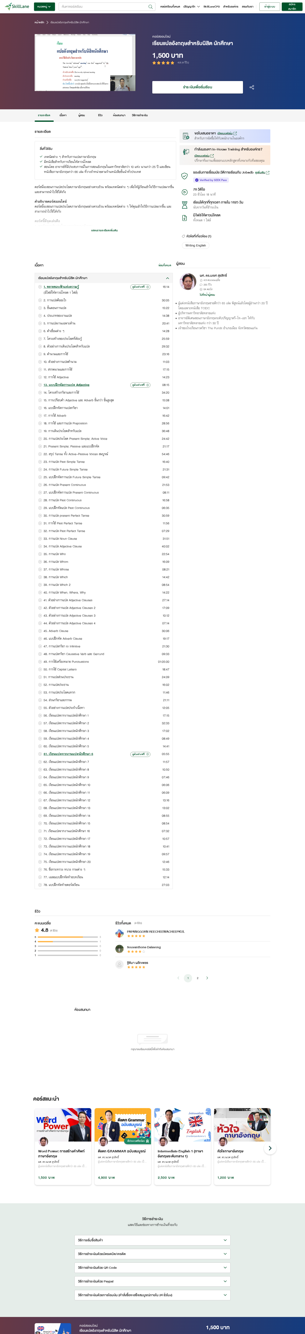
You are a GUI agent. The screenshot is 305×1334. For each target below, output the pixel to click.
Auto (110, 87)
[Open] (150, 7)
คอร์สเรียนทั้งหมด (170, 6)
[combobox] (107, 6)
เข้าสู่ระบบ (269, 6)
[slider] (79, 87)
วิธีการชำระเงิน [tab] (140, 115)
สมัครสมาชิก (292, 6)
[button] (195, 245)
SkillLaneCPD (212, 6)
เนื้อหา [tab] (63, 115)
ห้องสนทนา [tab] (119, 115)
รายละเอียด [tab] (44, 115)
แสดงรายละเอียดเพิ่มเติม (104, 230)
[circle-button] (270, 1148)
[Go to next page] (207, 978)
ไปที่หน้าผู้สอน (207, 295)
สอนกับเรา (247, 6)
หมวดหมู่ (42, 6)
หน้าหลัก (39, 22)
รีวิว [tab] (100, 115)
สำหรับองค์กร (231, 6)
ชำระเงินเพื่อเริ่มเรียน (197, 87)
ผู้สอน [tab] (81, 115)
